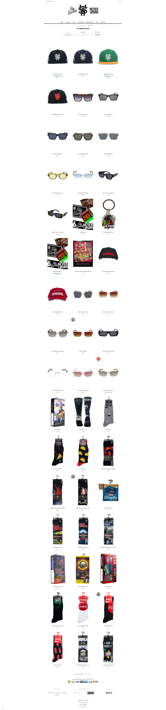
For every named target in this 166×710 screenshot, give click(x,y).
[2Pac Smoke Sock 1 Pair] (83, 428)
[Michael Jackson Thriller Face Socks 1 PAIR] (108, 467)
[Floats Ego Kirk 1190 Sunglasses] (57, 191)
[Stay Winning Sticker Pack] (57, 270)
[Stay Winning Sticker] (83, 230)
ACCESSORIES (81, 22)
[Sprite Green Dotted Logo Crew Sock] (57, 624)
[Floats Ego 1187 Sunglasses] (108, 113)
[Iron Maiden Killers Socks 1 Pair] (57, 546)
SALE (97, 22)
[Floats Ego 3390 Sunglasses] (57, 152)
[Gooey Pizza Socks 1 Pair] (57, 467)
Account (120, 1)
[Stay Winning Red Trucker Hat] (57, 310)
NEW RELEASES (89, 22)
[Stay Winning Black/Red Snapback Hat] (108, 270)
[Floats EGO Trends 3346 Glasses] (57, 389)
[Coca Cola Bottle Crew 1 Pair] (108, 624)
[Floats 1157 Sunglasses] (83, 349)
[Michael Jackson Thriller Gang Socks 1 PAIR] (57, 506)
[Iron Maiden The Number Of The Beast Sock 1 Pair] (108, 546)
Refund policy (57, 695)
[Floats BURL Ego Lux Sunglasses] (108, 389)
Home (76, 25)
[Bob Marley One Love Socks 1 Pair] (108, 663)
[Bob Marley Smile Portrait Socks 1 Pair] (83, 663)
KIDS (74, 22)
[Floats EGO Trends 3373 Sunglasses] (108, 191)
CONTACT (52, 692)
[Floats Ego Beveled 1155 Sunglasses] (83, 191)
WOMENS (68, 22)
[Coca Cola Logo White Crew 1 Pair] (83, 624)
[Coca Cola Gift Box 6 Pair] (108, 585)
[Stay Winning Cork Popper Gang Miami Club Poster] (83, 270)
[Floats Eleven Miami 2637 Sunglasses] (57, 349)
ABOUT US (103, 22)
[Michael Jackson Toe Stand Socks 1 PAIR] (83, 506)
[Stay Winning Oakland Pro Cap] (108, 72)
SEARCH (49, 692)
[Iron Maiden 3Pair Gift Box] (57, 585)
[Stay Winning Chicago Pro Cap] (57, 72)
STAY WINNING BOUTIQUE (83, 25)
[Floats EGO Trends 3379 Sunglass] (83, 310)
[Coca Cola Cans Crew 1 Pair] (57, 663)
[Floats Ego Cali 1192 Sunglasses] (83, 152)
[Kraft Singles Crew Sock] (108, 506)
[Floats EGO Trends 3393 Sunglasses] (108, 349)
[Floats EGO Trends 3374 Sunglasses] (57, 230)
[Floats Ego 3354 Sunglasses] (108, 152)
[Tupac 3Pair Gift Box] (57, 428)
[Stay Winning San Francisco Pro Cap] (57, 113)
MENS (61, 22)
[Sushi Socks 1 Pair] (108, 428)
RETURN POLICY (57, 692)
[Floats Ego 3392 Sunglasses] (83, 113)
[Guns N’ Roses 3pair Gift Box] (83, 585)
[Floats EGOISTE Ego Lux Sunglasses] (83, 389)
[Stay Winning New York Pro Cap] (83, 72)
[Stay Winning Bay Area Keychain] (108, 230)
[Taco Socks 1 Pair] (83, 467)
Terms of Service (63, 692)
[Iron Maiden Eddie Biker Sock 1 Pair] (83, 546)
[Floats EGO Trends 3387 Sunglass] (108, 310)
